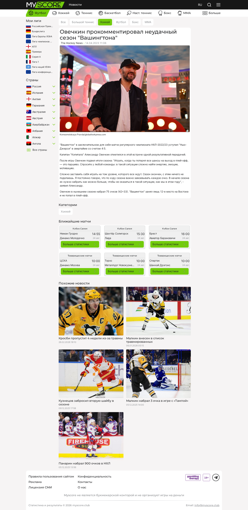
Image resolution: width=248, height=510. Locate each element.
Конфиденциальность (94, 476)
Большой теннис (83, 22)
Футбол (121, 22)
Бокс (135, 22)
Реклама (35, 482)
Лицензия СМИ (40, 487)
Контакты (85, 482)
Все (63, 22)
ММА (148, 22)
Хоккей (105, 22)
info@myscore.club (206, 505)
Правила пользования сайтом (51, 476)
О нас (82, 487)
